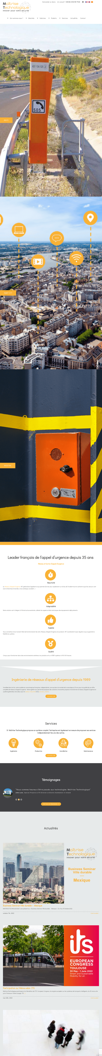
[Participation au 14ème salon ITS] (51, 955)
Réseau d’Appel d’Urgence (12, 587)
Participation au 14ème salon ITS (19, 988)
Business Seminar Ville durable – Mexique (22, 906)
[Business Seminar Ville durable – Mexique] (51, 873)
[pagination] (16, 799)
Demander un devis (49, 2)
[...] (25, 993)
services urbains (44, 692)
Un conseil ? (68, 2)
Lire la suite (94, 913)
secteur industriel (30, 692)
